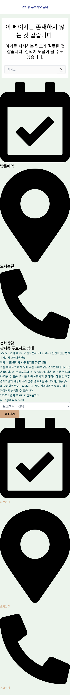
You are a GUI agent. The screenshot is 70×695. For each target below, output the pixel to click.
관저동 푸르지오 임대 (35, 7)
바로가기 (10, 414)
